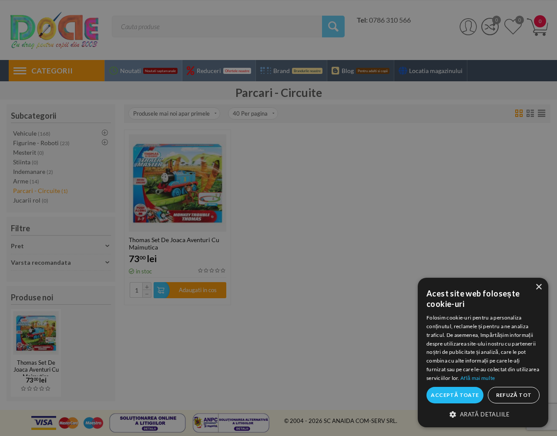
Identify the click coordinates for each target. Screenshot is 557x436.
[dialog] (483, 352)
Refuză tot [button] (514, 395)
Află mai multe (477, 378)
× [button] (538, 287)
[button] (483, 414)
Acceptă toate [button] (455, 395)
